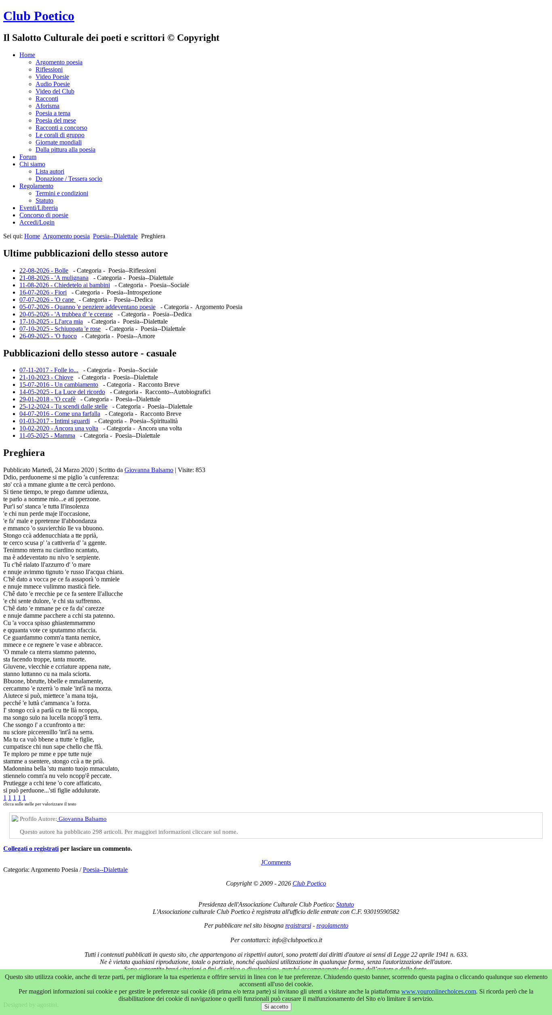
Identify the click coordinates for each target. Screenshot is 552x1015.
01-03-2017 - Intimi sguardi (54, 420)
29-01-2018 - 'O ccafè (47, 399)
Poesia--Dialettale (115, 236)
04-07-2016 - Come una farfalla (59, 413)
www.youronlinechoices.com (438, 991)
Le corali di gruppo (60, 134)
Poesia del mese (56, 120)
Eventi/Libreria (38, 207)
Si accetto (276, 1007)
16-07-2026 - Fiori (43, 292)
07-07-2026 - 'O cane (47, 299)
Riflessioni (49, 69)
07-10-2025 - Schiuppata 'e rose (60, 328)
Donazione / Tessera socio (69, 178)
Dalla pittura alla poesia (65, 149)
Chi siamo (32, 164)
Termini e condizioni (62, 193)
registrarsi (298, 925)
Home (27, 54)
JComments (276, 862)
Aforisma (47, 105)
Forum (27, 156)
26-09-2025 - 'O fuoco (48, 336)
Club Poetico (38, 15)
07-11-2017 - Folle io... (48, 370)
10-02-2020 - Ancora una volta (58, 428)
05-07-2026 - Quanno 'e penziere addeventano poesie (87, 306)
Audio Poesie (53, 84)
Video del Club (55, 91)
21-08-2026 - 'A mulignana (53, 277)
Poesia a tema (53, 113)
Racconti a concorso (61, 127)
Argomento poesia (59, 62)
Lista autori (50, 171)
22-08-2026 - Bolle (43, 270)
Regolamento (36, 185)
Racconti (47, 98)
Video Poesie (52, 76)
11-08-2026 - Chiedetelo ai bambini (64, 285)
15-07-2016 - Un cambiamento (58, 384)
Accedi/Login (37, 222)
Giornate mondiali (59, 142)
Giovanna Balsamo (148, 469)
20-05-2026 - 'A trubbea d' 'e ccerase (66, 314)
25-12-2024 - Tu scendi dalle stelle (63, 406)
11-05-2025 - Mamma (47, 435)
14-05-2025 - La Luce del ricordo (62, 391)
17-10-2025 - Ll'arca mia (51, 321)
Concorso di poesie (43, 215)
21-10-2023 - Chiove (46, 377)
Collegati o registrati (31, 848)
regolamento (332, 925)
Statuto (44, 200)
